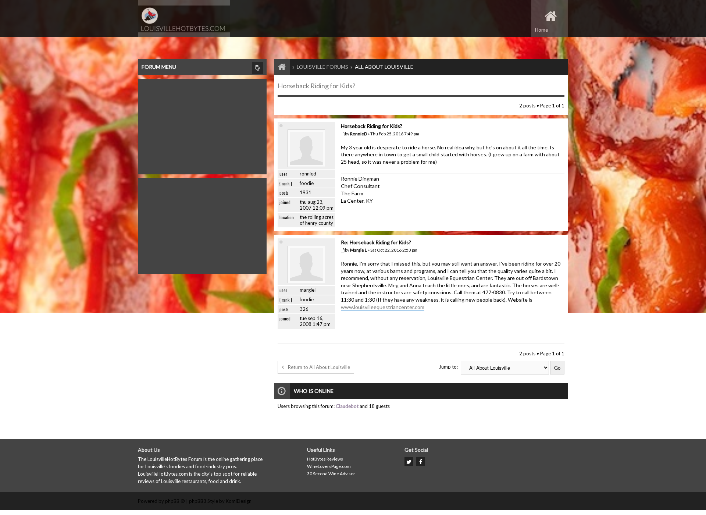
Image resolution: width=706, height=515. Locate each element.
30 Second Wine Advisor (331, 473)
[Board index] (278, 67)
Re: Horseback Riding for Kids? (376, 242)
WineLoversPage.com (329, 466)
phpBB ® (175, 501)
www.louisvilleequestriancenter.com (382, 307)
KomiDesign (239, 501)
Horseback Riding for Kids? (316, 86)
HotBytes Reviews (325, 459)
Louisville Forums (322, 67)
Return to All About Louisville (319, 367)
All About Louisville (384, 67)
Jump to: (448, 367)
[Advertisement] (202, 125)
